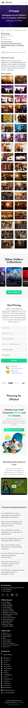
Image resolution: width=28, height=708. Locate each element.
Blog (3, 638)
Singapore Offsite (8, 611)
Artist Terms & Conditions (10, 645)
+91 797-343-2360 (16, 368)
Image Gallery (9, 30)
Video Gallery (6, 636)
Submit (14, 360)
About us (5, 633)
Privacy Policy (6, 641)
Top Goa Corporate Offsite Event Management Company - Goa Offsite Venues (12, 45)
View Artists (6, 591)
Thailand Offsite (7, 605)
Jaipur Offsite (7, 616)
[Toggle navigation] (25, 2)
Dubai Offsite (6, 607)
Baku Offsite (6, 623)
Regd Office (8, 654)
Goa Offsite (6, 602)
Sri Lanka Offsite (8, 626)
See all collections (14, 292)
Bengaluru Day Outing (9, 612)
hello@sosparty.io (16, 373)
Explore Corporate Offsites (14, 430)
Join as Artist (6, 640)
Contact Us (6, 646)
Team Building (7, 589)
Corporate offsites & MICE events (13, 587)
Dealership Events (8, 619)
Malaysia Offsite (7, 624)
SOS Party (8, 2)
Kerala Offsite (7, 604)
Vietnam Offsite (7, 609)
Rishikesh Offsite (7, 621)
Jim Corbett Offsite (8, 617)
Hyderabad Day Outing (10, 614)
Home (2, 30)
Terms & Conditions (8, 643)
